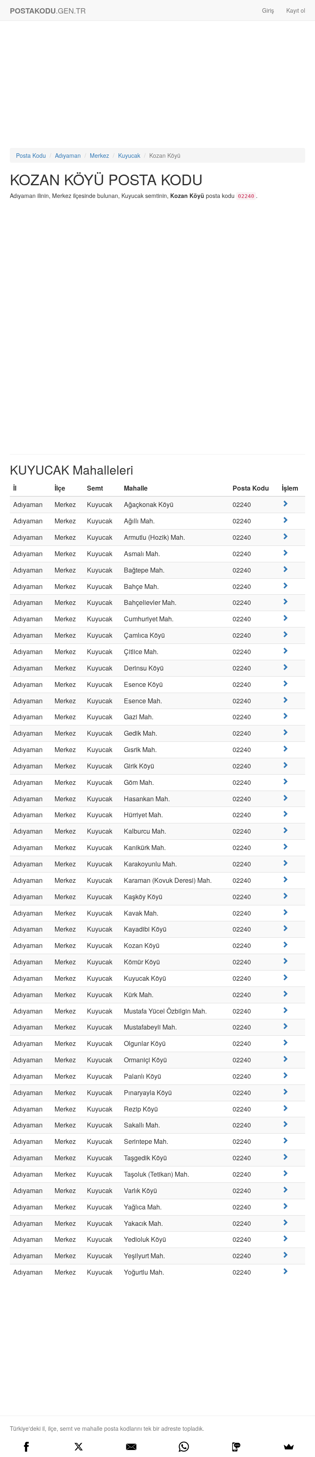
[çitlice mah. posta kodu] (285, 650)
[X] (78, 1447)
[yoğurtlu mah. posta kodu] (285, 1271)
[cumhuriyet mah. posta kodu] (285, 618)
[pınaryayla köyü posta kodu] (285, 1091)
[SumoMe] (288, 1447)
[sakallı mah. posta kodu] (285, 1124)
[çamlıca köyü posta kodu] (285, 634)
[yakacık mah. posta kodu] (285, 1222)
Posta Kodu (31, 155)
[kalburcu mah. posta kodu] (285, 830)
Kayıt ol (295, 10)
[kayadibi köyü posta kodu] (285, 928)
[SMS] (236, 1447)
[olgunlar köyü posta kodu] (285, 1042)
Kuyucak (129, 155)
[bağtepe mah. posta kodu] (285, 569)
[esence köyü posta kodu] (285, 683)
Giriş (268, 10)
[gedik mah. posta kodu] (285, 732)
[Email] (131, 1447)
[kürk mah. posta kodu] (285, 993)
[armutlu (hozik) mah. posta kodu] (285, 536)
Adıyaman (68, 155)
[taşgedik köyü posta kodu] (285, 1157)
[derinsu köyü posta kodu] (285, 667)
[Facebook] (26, 1447)
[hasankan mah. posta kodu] (285, 797)
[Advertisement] (157, 86)
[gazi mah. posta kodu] (285, 716)
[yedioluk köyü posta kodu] (285, 1238)
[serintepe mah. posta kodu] (285, 1140)
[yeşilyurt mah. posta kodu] (285, 1254)
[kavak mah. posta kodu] (285, 912)
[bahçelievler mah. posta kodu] (285, 601)
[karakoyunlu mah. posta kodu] (285, 863)
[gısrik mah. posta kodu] (285, 748)
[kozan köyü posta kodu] (285, 944)
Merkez (99, 155)
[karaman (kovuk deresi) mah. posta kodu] (285, 879)
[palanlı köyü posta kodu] (285, 1075)
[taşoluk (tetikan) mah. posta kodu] (285, 1173)
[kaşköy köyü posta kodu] (285, 895)
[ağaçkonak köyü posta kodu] (285, 503)
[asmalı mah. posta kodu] (285, 552)
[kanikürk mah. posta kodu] (285, 846)
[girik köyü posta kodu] (285, 765)
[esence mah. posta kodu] (285, 700)
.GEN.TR (48, 10)
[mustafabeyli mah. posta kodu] (285, 1026)
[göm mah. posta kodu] (285, 781)
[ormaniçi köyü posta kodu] (285, 1059)
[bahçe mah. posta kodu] (285, 585)
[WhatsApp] (184, 1447)
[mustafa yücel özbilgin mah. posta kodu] (285, 1010)
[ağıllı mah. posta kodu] (285, 520)
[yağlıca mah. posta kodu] (285, 1206)
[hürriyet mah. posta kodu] (285, 813)
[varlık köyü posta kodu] (285, 1189)
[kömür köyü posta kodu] (285, 961)
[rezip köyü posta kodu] (285, 1108)
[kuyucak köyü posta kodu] (285, 977)
